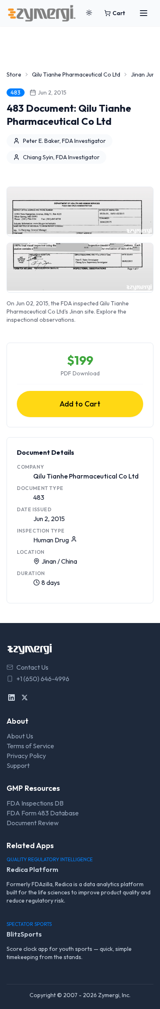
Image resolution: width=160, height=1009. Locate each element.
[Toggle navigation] (143, 13)
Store (14, 74)
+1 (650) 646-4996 (42, 679)
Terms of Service (30, 746)
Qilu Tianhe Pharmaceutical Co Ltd (76, 74)
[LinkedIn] (11, 697)
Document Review (33, 823)
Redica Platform (32, 869)
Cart (118, 13)
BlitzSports (24, 934)
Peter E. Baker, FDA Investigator (64, 140)
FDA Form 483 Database (43, 813)
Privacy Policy (26, 756)
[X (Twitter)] (25, 697)
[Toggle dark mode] (89, 13)
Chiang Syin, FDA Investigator (61, 157)
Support (18, 765)
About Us (20, 736)
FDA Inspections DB (35, 803)
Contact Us (32, 667)
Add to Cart (80, 404)
